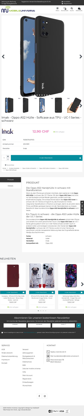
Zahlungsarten (28, 353)
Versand (25, 349)
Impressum (6, 360)
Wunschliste (10, 165)
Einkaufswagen (28, 382)
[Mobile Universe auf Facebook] (39, 396)
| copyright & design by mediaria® (28, 408)
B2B (24, 365)
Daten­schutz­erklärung (10, 356)
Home (4, 168)
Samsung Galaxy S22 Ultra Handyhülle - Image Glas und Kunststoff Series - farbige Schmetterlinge (71, 298)
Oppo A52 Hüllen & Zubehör (47, 168)
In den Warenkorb (46, 158)
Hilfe (24, 372)
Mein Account (27, 375)
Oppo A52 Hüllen (63, 168)
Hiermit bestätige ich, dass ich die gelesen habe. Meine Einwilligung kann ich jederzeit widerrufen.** (39, 332)
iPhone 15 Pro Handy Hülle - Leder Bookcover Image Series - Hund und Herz (42, 298)
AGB (3, 349)
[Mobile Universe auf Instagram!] (45, 396)
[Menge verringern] (7, 159)
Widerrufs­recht (7, 353)
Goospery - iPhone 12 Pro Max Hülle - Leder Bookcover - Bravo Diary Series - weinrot (13, 298)
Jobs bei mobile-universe (31, 369)
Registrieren (27, 379)
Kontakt (4, 363)
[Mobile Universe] (18, 9)
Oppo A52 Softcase (11, 170)
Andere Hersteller (14, 168)
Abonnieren (78, 325)
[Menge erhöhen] (7, 156)
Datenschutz (27, 362)
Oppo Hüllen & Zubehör (29, 168)
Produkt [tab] (10, 180)
